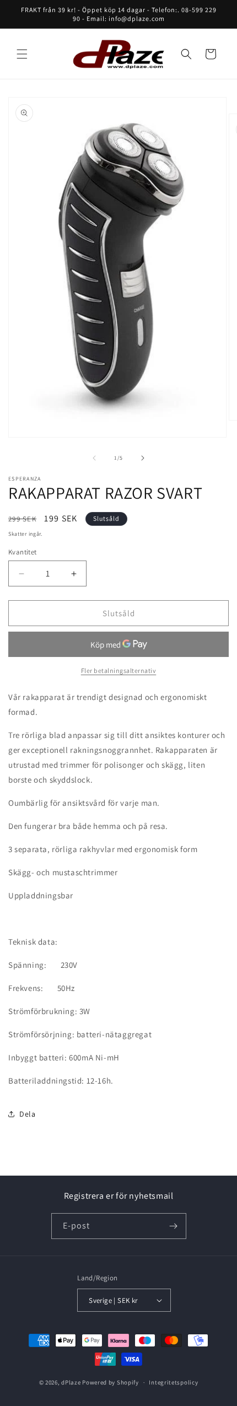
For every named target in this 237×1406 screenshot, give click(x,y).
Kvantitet (22, 552)
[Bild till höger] (143, 458)
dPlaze (70, 1382)
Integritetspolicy (173, 1382)
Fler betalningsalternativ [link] (119, 670)
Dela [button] (27, 1114)
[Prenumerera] (173, 1226)
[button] (22, 54)
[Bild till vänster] (94, 458)
